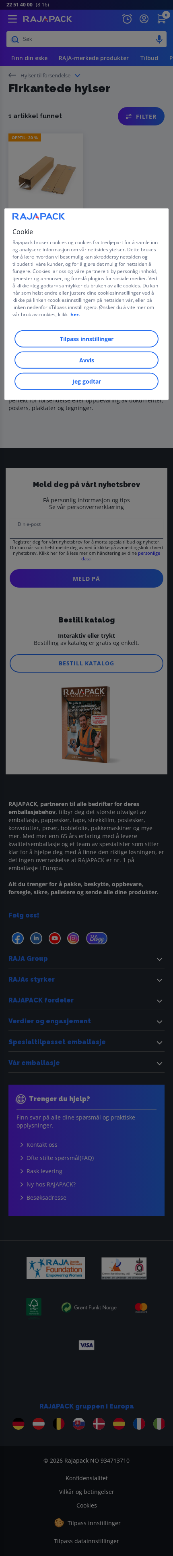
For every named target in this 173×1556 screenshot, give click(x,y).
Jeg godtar (86, 381)
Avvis (86, 360)
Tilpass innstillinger (86, 339)
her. (75, 314)
